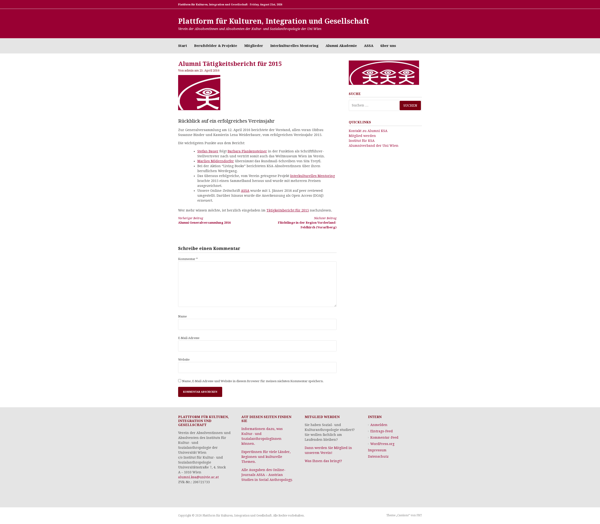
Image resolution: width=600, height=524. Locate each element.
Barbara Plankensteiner (247, 151)
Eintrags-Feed (381, 431)
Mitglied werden (362, 136)
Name (182, 316)
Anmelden (378, 425)
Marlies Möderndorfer (215, 161)
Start (182, 46)
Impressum (377, 450)
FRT (419, 515)
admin (189, 70)
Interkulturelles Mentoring (294, 46)
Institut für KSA (362, 141)
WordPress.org (382, 444)
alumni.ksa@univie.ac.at (198, 477)
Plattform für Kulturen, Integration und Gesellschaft (273, 21)
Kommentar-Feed (384, 437)
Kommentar (188, 259)
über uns (388, 46)
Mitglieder (253, 46)
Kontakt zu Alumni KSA (368, 131)
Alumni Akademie (341, 46)
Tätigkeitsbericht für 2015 (287, 210)
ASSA (368, 46)
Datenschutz (378, 456)
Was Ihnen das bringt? (323, 461)
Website (184, 359)
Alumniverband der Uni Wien (373, 145)
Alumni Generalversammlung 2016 (204, 220)
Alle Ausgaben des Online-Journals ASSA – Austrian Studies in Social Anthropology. (267, 475)
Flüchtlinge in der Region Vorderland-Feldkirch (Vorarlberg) (307, 223)
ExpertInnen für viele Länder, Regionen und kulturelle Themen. (266, 457)
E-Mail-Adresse (188, 338)
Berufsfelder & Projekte (215, 46)
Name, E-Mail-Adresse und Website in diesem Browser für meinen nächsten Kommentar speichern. (253, 381)
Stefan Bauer (207, 151)
